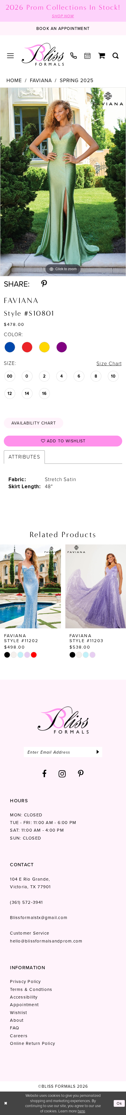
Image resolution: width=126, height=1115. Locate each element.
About (16, 1020)
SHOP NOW (63, 16)
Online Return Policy (32, 1043)
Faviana (41, 80)
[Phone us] (74, 55)
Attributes (24, 457)
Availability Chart (33, 423)
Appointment (24, 1004)
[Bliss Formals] (42, 54)
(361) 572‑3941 (26, 902)
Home (14, 80)
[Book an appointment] (87, 56)
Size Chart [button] (109, 363)
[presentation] (30, 586)
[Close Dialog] (5, 1103)
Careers (19, 1036)
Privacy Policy (25, 981)
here (81, 1111)
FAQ (14, 1028)
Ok (119, 1103)
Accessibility (24, 997)
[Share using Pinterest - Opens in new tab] (44, 284)
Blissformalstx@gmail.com (38, 917)
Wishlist (18, 1012)
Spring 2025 (76, 80)
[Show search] (115, 56)
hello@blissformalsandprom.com (46, 941)
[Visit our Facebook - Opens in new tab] (44, 774)
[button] (10, 55)
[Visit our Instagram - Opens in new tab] (62, 774)
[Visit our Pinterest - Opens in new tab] (81, 774)
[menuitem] (10, 55)
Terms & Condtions (31, 989)
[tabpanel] (63, 182)
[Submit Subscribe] (98, 752)
